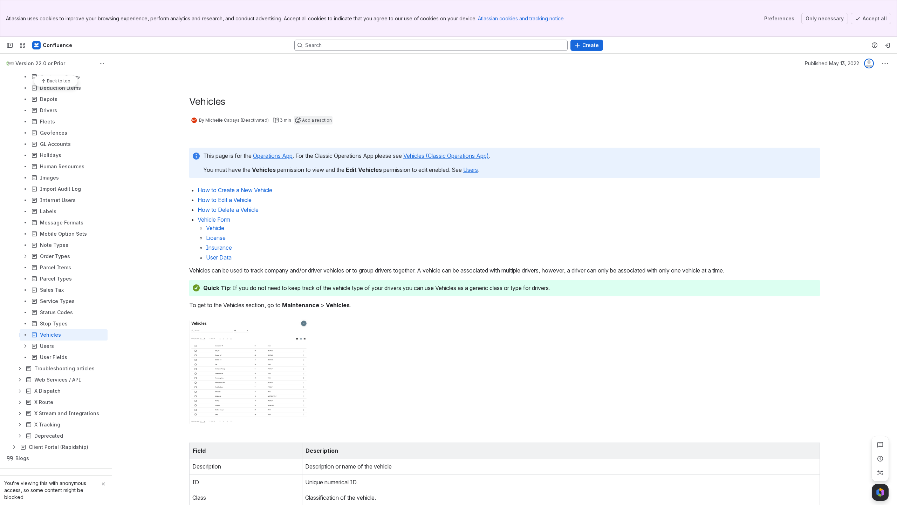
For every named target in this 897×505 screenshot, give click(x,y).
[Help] (874, 45)
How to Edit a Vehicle (225, 199)
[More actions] (102, 63)
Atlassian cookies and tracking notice (521, 18)
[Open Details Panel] (880, 458)
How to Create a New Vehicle (236, 190)
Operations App (273, 155)
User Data (219, 257)
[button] (295, 450)
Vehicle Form (215, 219)
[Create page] (880, 472)
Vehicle (215, 227)
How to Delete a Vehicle (228, 209)
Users (470, 169)
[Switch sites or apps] (22, 45)
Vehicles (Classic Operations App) (446, 155)
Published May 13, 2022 (832, 63)
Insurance (219, 247)
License (216, 237)
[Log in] (887, 45)
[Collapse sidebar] (9, 45)
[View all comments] (880, 444)
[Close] (103, 484)
